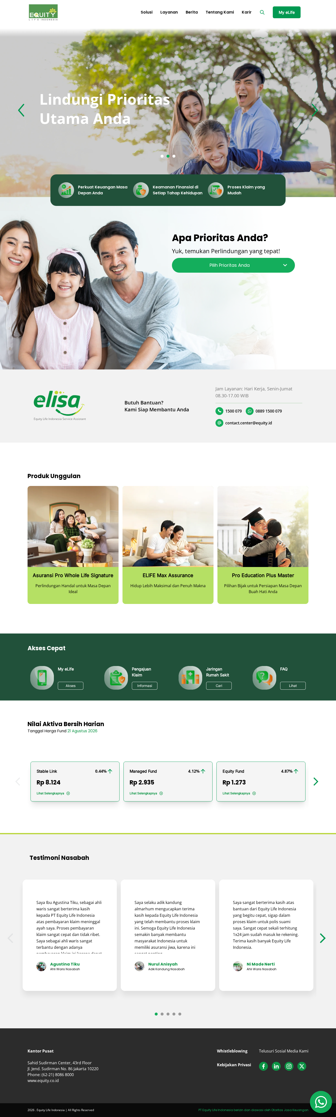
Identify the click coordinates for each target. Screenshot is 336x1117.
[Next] (315, 111)
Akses (71, 686)
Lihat (293, 686)
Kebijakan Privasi (234, 1064)
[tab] (162, 156)
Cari (219, 686)
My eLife (287, 12)
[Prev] (21, 111)
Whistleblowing (232, 1051)
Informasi (144, 686)
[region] (168, 111)
